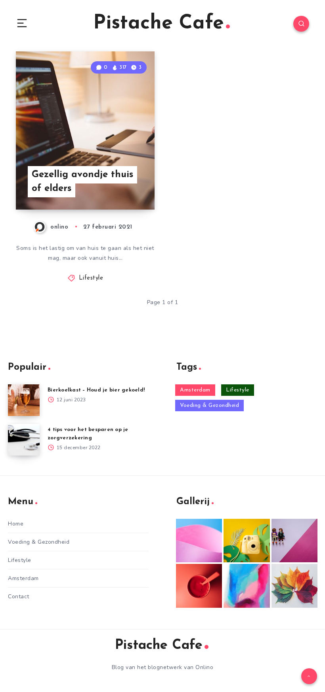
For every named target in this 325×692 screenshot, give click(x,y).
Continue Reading (127, 187)
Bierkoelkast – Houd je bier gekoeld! (96, 390)
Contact (18, 596)
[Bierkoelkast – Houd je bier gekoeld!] (24, 400)
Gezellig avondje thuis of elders (82, 181)
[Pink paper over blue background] (199, 541)
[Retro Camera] (247, 541)
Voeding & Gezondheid (209, 405)
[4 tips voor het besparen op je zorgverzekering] (24, 440)
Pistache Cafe (158, 23)
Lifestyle (91, 278)
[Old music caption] (294, 541)
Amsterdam (195, 390)
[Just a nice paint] (247, 586)
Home (15, 524)
